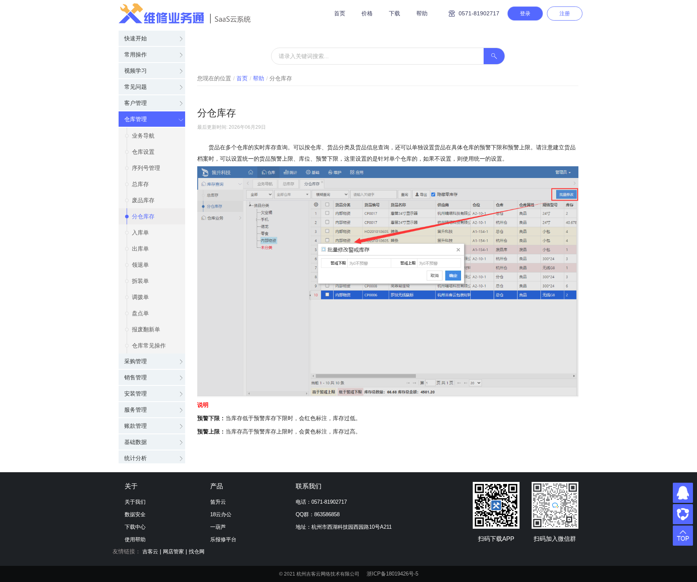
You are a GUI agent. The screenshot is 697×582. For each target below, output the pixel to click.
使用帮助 (135, 539)
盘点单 (140, 313)
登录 (525, 13)
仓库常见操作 (149, 345)
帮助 (422, 13)
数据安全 (135, 514)
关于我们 (135, 502)
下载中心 (135, 527)
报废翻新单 (146, 329)
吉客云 (150, 552)
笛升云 (218, 502)
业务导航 (143, 135)
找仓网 (197, 552)
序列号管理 (146, 168)
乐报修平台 (223, 539)
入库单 (140, 232)
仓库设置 (143, 152)
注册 (564, 13)
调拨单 (140, 297)
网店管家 (173, 552)
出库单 (140, 248)
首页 (339, 13)
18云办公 (221, 514)
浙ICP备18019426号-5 (392, 574)
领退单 (140, 265)
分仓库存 (143, 216)
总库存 (140, 184)
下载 (394, 13)
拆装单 (140, 281)
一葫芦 (218, 527)
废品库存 (143, 200)
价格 (367, 13)
